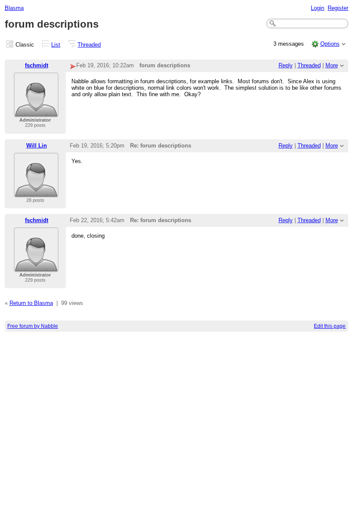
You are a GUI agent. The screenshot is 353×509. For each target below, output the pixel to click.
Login (317, 8)
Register (338, 8)
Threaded (89, 44)
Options (330, 44)
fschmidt (36, 65)
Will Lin (36, 145)
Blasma (14, 8)
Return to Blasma (31, 303)
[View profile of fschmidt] (36, 112)
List (55, 44)
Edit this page (330, 326)
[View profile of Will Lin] (36, 192)
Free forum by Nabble (32, 326)
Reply (286, 65)
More (331, 65)
